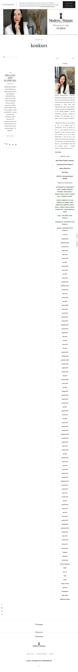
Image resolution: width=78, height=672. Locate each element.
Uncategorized (64, 591)
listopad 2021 (65, 321)
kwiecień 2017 (64, 504)
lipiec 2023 (64, 254)
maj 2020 (65, 375)
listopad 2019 (65, 391)
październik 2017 (65, 481)
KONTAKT (52, 654)
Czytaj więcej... (58, 152)
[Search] (73, 58)
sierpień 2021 (65, 332)
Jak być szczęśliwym (65, 564)
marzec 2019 (65, 415)
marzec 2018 (65, 461)
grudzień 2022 (65, 282)
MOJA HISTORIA (30, 654)
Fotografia (64, 552)
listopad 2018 (65, 430)
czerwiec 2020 (65, 372)
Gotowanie (64, 556)
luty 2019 (65, 418)
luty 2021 (65, 348)
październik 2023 (65, 243)
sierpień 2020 (65, 368)
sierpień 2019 (65, 399)
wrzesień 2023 (64, 246)
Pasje (10, 72)
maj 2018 (65, 454)
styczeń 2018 (65, 469)
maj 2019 (65, 407)
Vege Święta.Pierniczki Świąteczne (65, 164)
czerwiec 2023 (65, 258)
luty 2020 (65, 387)
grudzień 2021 (65, 317)
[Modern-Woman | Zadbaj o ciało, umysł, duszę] (39, 19)
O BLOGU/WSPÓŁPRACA (41, 654)
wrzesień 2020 (64, 364)
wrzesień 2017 (64, 485)
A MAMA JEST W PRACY (66, 196)
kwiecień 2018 (64, 458)
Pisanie (64, 579)
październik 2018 (65, 434)
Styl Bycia (65, 587)
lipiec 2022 (64, 293)
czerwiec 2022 (65, 297)
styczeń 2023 (65, 278)
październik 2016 (65, 528)
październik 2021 (65, 325)
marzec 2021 (65, 344)
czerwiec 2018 (65, 450)
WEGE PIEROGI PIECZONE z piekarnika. (65, 160)
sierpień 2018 (65, 442)
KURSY (64, 568)
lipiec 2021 (64, 336)
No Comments (6, 143)
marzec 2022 (65, 309)
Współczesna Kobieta (65, 599)
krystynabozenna (59, 222)
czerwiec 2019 (65, 403)
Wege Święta (65, 595)
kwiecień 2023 (64, 266)
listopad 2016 (65, 524)
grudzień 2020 (65, 352)
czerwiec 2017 (65, 497)
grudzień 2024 (65, 239)
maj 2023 (65, 262)
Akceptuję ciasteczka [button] (69, 4)
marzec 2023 (65, 270)
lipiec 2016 (64, 536)
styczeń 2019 (65, 422)
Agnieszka (59, 228)
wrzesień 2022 (64, 289)
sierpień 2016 (65, 532)
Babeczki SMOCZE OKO (64, 168)
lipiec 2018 (64, 446)
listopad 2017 (65, 477)
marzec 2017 (65, 508)
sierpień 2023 (65, 250)
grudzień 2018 (65, 426)
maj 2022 (65, 301)
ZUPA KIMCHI (65, 172)
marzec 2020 (65, 383)
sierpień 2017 (65, 489)
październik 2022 (65, 286)
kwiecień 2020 (64, 379)
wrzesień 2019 (64, 395)
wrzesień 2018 (64, 438)
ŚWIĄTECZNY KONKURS (10, 78)
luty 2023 (65, 274)
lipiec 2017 (64, 493)
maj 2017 (65, 501)
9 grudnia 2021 (10, 83)
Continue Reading (10, 135)
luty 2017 (65, 512)
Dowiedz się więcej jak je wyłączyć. (47, 6)
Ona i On (65, 572)
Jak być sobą (65, 560)
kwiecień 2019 (64, 411)
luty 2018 (65, 465)
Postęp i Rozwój (65, 583)
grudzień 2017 (65, 473)
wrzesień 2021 (64, 329)
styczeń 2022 (65, 313)
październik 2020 (65, 360)
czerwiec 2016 (65, 540)
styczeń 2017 (65, 516)
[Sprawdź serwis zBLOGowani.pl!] (39, 636)
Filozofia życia (64, 548)
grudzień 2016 (65, 520)
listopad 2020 (65, 356)
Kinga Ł (59, 215)
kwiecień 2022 (64, 305)
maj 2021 (65, 340)
